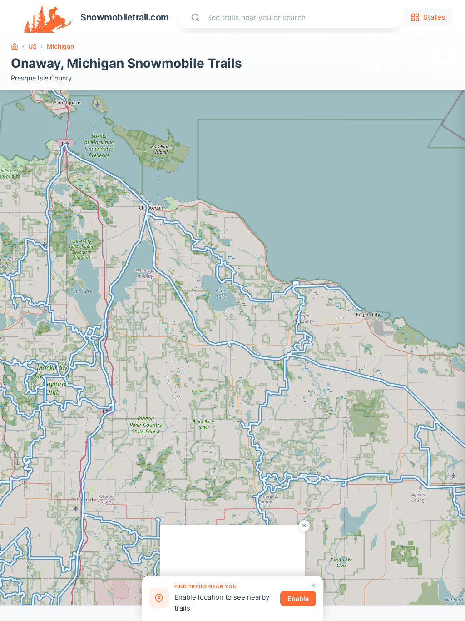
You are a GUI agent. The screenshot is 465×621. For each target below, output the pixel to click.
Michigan (60, 46)
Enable (298, 598)
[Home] (14, 46)
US (32, 46)
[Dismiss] (313, 585)
